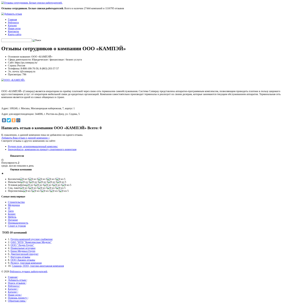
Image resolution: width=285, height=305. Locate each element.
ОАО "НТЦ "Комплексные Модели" (31, 242)
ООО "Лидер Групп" (22, 245)
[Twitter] (9, 120)
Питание (13, 219)
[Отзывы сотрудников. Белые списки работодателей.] (32, 2)
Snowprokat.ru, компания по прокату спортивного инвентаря (42, 149)
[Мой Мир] (18, 120)
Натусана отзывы (20, 257)
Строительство (16, 202)
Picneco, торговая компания (26, 262)
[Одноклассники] (14, 120)
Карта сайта (14, 34)
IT (9, 208)
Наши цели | (15, 294)
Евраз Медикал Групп (23, 251)
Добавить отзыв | (17, 280)
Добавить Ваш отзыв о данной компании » (25, 137)
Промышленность (18, 222)
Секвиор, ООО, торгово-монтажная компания (38, 265)
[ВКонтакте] (4, 120)
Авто (11, 211)
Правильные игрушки (23, 248)
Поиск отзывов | (17, 283)
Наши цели (14, 28)
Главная (12, 19)
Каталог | (13, 289)
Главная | (13, 277)
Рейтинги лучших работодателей (28, 271)
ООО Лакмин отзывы (23, 260)
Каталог (12, 25)
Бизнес (12, 214)
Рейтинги (13, 22)
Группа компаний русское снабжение (32, 239)
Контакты (13, 31)
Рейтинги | (14, 286)
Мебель (12, 217)
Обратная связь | (17, 300)
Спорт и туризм (17, 225)
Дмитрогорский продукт (24, 254)
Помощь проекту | (18, 297)
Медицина (14, 205)
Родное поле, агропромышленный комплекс (33, 146)
